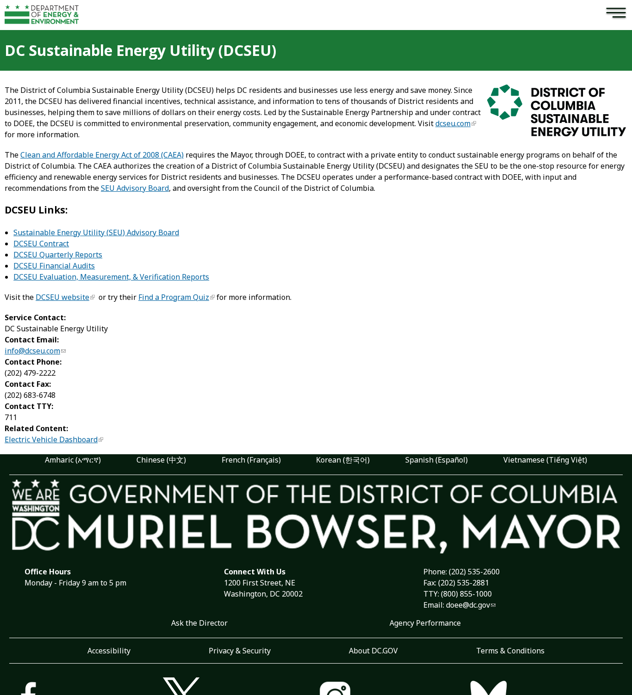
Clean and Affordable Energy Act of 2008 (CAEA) (102, 155)
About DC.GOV (373, 651)
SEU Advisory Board (135, 188)
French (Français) (251, 460)
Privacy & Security (240, 651)
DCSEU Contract (41, 243)
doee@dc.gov (468, 605)
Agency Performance (425, 623)
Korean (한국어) (343, 460)
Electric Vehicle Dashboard (51, 439)
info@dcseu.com (32, 351)
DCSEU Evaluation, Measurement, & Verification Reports (111, 277)
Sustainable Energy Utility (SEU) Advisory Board (96, 232)
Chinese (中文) (161, 460)
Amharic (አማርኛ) (73, 460)
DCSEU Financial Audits (54, 266)
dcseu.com (453, 123)
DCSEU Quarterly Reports (57, 255)
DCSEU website (62, 297)
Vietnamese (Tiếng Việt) (545, 460)
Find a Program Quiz (173, 297)
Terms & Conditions (510, 651)
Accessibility (108, 651)
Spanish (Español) (436, 460)
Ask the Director (199, 623)
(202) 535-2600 (474, 572)
